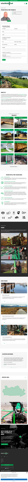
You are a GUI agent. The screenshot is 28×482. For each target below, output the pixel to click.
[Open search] (24, 3)
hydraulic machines (3, 99)
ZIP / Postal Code (4, 44)
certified (24, 99)
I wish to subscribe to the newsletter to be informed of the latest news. (12, 53)
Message (3, 47)
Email (3, 31)
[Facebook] (3, 456)
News (1, 462)
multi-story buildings (8, 97)
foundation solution (21, 94)
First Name (4, 28)
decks (3, 97)
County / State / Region (17, 41)
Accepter (14, 479)
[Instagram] (7, 456)
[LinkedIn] (1, 456)
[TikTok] (6, 456)
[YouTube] (4, 456)
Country (15, 44)
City (2, 41)
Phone (3, 34)
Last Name (16, 28)
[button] (26, 3)
